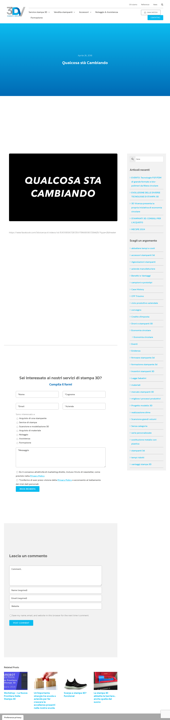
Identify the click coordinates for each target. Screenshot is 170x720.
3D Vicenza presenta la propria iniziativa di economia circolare (146, 207)
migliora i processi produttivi (146, 398)
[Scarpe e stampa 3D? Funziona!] (76, 681)
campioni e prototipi (141, 282)
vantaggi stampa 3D (141, 464)
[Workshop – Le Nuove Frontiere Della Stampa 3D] (16, 681)
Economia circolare (141, 330)
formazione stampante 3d (144, 364)
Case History (137, 289)
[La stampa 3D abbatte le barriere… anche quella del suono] (105, 681)
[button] (162, 5)
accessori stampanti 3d (143, 255)
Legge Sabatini (138, 378)
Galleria (18, 680)
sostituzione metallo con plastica (144, 442)
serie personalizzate (141, 433)
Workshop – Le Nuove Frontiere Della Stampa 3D (13, 680)
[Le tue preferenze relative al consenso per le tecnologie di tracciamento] (13, 717)
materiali (135, 385)
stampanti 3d (138, 450)
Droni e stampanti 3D (142, 323)
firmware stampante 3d (143, 357)
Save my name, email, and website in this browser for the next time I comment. (50, 615)
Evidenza (135, 350)
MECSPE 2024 (138, 229)
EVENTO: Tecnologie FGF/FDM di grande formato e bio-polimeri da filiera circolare (146, 181)
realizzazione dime (140, 412)
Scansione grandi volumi (143, 419)
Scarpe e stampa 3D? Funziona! (73, 680)
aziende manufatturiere (143, 268)
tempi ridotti (137, 457)
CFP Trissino (137, 296)
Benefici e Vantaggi (141, 275)
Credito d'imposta (140, 316)
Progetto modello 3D (141, 405)
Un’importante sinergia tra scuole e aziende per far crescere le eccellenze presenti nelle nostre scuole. (43, 680)
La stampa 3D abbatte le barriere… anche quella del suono (103, 680)
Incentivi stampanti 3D (142, 371)
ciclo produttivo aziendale (144, 303)
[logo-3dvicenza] (16, 8)
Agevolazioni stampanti (143, 262)
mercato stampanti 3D (142, 392)
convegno (136, 310)
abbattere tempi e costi (143, 248)
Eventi (134, 344)
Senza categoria (139, 426)
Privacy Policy (37, 476)
